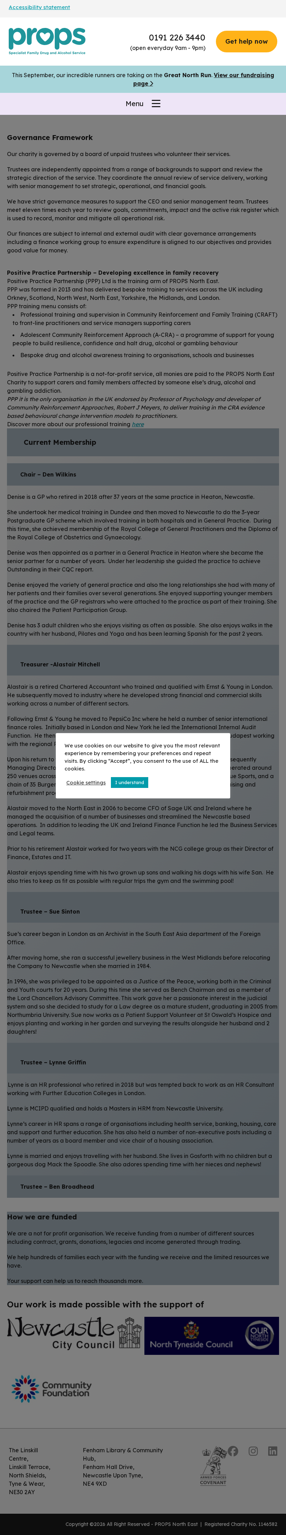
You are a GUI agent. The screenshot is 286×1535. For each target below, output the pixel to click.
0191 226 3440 (177, 37)
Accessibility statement (39, 7)
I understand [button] (129, 782)
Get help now (246, 41)
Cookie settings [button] (86, 782)
